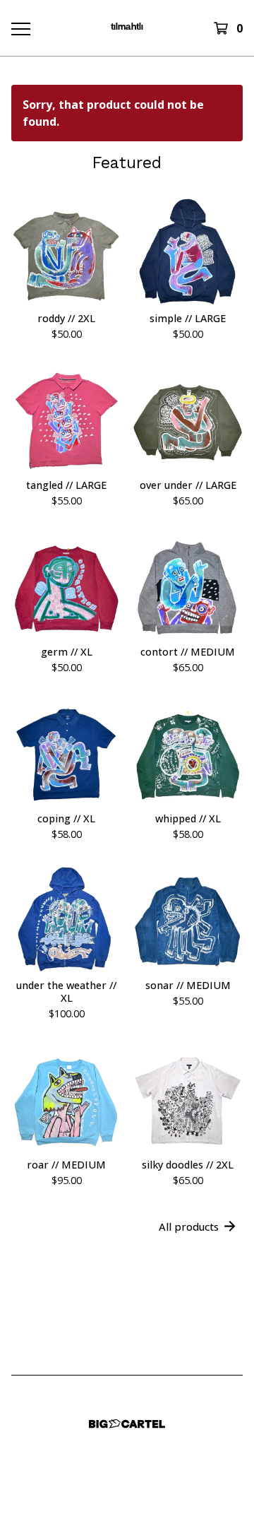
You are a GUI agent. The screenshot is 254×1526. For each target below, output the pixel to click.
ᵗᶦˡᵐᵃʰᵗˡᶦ (127, 27)
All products (189, 1226)
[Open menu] (20, 28)
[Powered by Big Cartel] (127, 1424)
